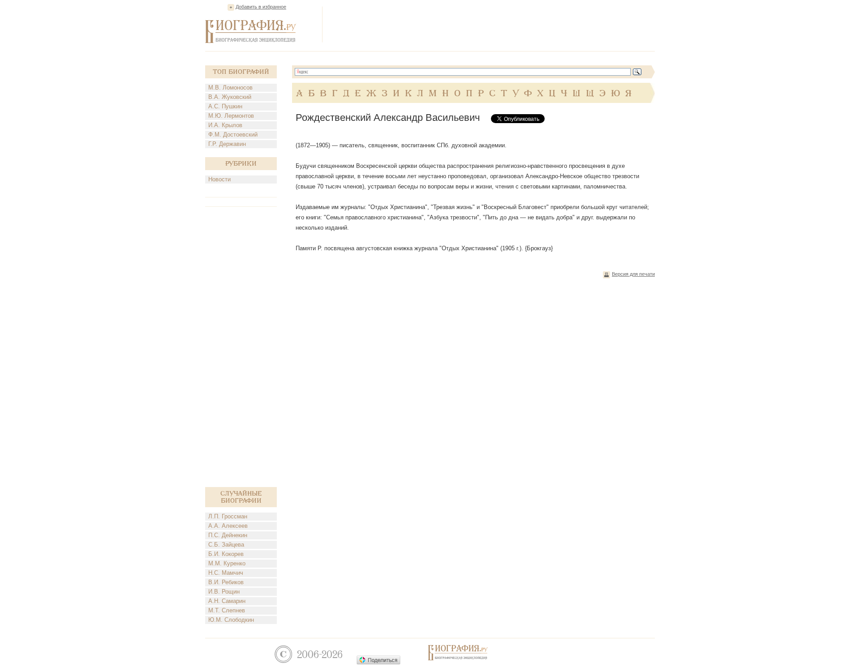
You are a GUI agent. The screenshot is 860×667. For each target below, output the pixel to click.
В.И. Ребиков (226, 582)
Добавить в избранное (261, 6)
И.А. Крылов (225, 125)
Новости (219, 179)
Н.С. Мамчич (225, 572)
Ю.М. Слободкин (231, 619)
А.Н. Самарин (226, 601)
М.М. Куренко (226, 563)
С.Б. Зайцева (226, 544)
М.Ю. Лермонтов (231, 115)
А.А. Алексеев (228, 525)
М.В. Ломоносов (230, 87)
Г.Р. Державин (227, 144)
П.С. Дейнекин (227, 535)
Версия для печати (633, 274)
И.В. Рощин (224, 591)
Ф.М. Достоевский (233, 134)
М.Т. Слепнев (226, 610)
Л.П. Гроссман (227, 516)
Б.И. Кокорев (226, 554)
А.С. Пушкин (225, 106)
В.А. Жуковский (229, 97)
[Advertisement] (492, 24)
